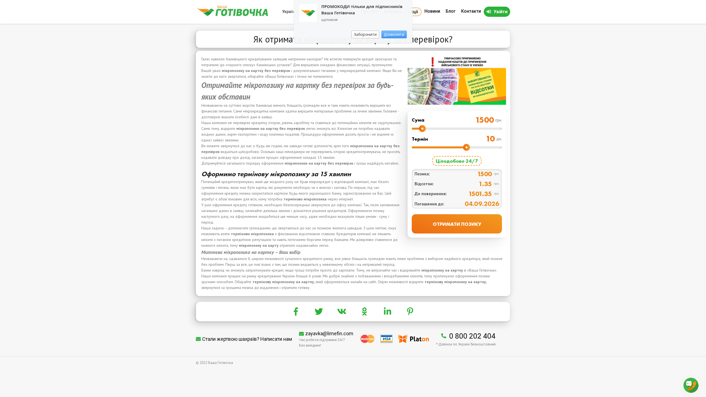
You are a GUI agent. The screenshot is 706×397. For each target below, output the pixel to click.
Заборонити (365, 34)
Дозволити (394, 34)
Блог (451, 11)
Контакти (471, 11)
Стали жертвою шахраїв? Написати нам (247, 339)
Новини (432, 11)
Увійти (500, 11)
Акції (413, 11)
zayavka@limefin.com (329, 333)
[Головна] (232, 14)
